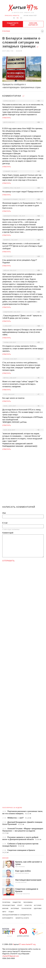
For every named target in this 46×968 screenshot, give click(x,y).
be (14, 18)
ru (18, 18)
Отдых (11, 911)
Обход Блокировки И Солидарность (17, 914)
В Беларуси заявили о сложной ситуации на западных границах (21, 42)
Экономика (28, 902)
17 (37, 47)
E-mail (4, 523)
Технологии (26, 908)
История (37, 905)
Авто (4, 911)
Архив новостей (30, 15)
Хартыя (23, 8)
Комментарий (7, 533)
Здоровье (38, 908)
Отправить (8, 561)
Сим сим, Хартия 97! (33, 24)
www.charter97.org (28, 944)
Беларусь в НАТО (22, 918)
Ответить (6, 118)
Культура (28, 905)
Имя (4, 513)
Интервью (15, 908)
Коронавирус (7, 918)
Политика (6, 902)
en (21, 18)
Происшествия (8, 905)
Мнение (5, 858)
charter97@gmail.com (10, 956)
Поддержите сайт (13, 24)
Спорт (19, 905)
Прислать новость (12, 15)
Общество (17, 902)
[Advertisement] (23, 479)
